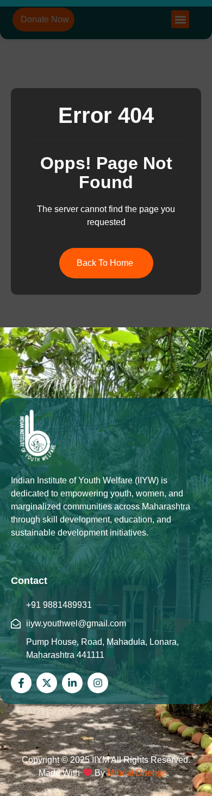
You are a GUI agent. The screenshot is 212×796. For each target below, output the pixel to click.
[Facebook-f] (21, 683)
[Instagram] (98, 683)
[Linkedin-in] (72, 683)
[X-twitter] (46, 683)
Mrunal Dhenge (137, 773)
